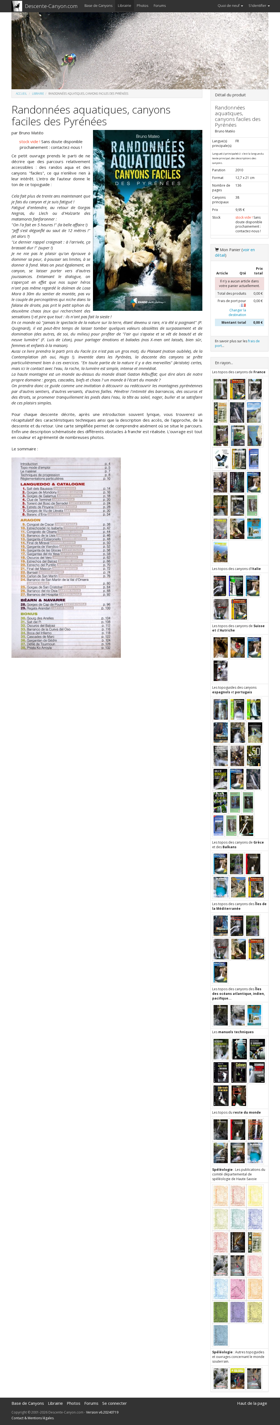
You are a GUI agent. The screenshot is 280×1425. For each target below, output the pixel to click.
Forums (160, 5)
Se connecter (114, 1403)
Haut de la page (252, 1403)
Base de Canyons (98, 5)
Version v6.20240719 (102, 1412)
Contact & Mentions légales (32, 1418)
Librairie (124, 5)
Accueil (21, 93)
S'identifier (258, 5)
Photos (142, 5)
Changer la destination (237, 312)
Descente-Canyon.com (51, 6)
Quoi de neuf (229, 5)
